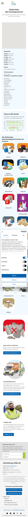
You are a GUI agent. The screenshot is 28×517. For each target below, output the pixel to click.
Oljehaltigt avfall (8, 500)
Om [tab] (23, 235)
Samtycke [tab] (5, 235)
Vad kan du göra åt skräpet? (11, 504)
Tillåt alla (14, 275)
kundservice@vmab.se (11, 465)
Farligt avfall (8, 207)
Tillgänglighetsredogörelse (18, 509)
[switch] (25, 262)
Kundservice (6, 454)
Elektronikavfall (8, 191)
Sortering (6, 498)
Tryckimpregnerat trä (8, 295)
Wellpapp (8, 312)
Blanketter (6, 456)
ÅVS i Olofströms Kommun (10, 502)
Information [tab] (14, 235)
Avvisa (14, 284)
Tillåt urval (14, 279)
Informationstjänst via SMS (12, 493)
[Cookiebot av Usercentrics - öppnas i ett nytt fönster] (21, 231)
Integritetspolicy (7, 509)
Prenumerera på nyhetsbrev (12, 489)
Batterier (8, 157)
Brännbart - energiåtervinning (8, 174)
